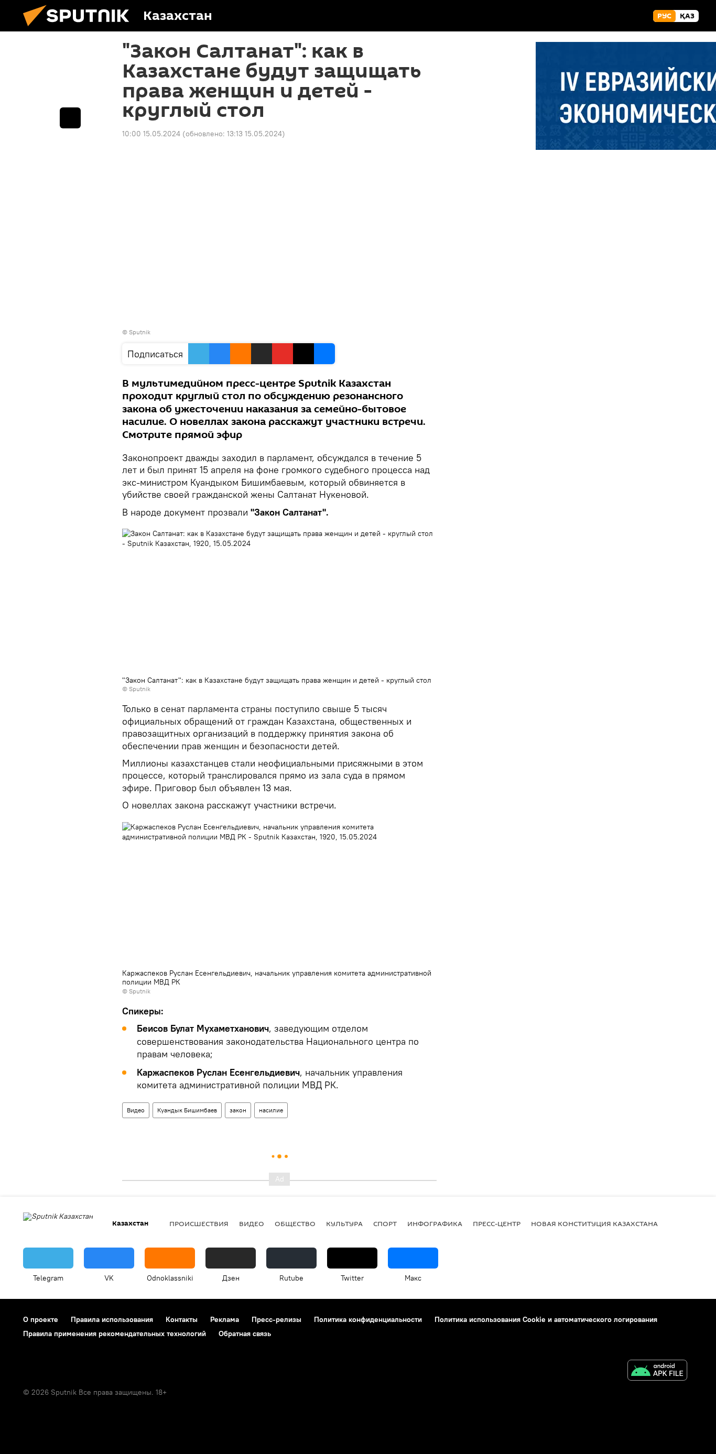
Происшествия (199, 1223)
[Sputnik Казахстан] (80, 29)
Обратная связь (245, 1333)
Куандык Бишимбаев (187, 1110)
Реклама (224, 1319)
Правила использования (112, 1319)
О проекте (40, 1319)
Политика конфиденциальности (368, 1319)
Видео (136, 1110)
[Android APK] (657, 1371)
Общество (295, 1223)
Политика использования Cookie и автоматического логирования (546, 1319)
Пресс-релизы (276, 1319)
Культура (344, 1223)
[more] (70, 117)
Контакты (182, 1319)
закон (238, 1110)
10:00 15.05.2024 (151, 133)
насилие (271, 1110)
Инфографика (434, 1223)
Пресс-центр (496, 1223)
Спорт (385, 1223)
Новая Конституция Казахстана (594, 1223)
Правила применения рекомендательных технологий (114, 1333)
